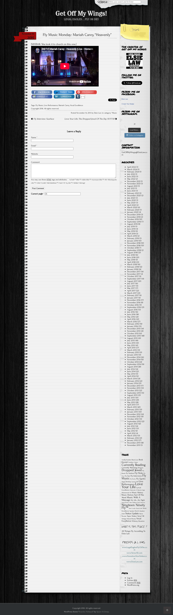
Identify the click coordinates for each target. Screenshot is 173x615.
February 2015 (133, 352)
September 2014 (134, 364)
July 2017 (131, 283)
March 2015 (132, 350)
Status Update (132, 513)
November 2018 (133, 245)
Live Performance (51, 105)
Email (34, 145)
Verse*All (140, 516)
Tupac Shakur (132, 516)
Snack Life (139, 508)
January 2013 (132, 412)
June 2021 (131, 191)
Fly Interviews (136, 476)
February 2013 (133, 409)
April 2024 (131, 167)
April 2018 (131, 262)
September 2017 (134, 279)
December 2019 (133, 214)
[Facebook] (42, 92)
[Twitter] (64, 92)
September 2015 (134, 336)
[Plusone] (42, 96)
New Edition (133, 502)
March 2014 (132, 378)
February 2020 (133, 210)
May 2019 (131, 231)
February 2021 (133, 193)
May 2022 (131, 179)
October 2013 (133, 390)
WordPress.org (133, 585)
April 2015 (131, 347)
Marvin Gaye (141, 490)
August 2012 (132, 423)
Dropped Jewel (132, 470)
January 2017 (132, 298)
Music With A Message (131, 498)
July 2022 (131, 174)
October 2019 (133, 219)
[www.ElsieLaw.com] (134, 61)
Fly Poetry (133, 479)
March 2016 (132, 321)
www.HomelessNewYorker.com (134, 557)
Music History (137, 492)
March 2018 (132, 264)
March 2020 (132, 207)
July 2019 (131, 226)
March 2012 (132, 435)
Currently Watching (129, 468)
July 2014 (131, 369)
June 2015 (131, 343)
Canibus (130, 462)
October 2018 (133, 248)
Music (114, 113)
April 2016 (131, 319)
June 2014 (131, 371)
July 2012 (131, 426)
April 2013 (131, 404)
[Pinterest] (86, 92)
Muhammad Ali (126, 493)
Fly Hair (127, 476)
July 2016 (131, 312)
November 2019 (133, 217)
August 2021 (132, 186)
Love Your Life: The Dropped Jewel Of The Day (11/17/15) (89, 119)
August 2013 (132, 395)
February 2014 (133, 381)
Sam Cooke (132, 508)
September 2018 (134, 250)
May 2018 (131, 259)
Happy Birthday (126, 482)
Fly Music (39, 105)
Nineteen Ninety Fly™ (133, 506)
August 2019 (132, 224)
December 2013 (133, 386)
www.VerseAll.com (134, 553)
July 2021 (131, 188)
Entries (132, 580)
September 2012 (134, 421)
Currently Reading (134, 465)
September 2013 (134, 393)
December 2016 (133, 300)
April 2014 (131, 376)
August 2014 (132, 366)
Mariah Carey (64, 105)
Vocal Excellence (76, 105)
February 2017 (133, 295)
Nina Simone (141, 502)
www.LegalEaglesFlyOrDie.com (134, 548)
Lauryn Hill (135, 482)
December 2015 (133, 328)
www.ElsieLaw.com (134, 561)
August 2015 (132, 338)
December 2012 (133, 414)
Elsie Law (125, 99)
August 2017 (132, 281)
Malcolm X (133, 490)
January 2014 (132, 383)
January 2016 (132, 326)
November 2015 (133, 331)
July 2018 (131, 255)
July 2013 (131, 397)
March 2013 (132, 407)
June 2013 (131, 400)
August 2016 (132, 309)
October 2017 (133, 276)
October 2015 (133, 333)
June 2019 (131, 229)
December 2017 (133, 271)
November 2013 (133, 388)
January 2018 (132, 269)
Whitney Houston (138, 521)
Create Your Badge (128, 104)
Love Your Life (132, 485)
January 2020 (132, 212)
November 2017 (133, 274)
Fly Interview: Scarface (43, 119)
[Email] (83, 96)
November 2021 (133, 183)
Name (34, 137)
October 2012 (133, 419)
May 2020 (131, 202)
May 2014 (131, 374)
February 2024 (133, 172)
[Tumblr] (78, 96)
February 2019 (133, 238)
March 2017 (132, 293)
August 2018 (132, 252)
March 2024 (132, 169)
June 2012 (131, 428)
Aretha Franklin (126, 460)
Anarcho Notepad (86, 612)
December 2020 (134, 195)
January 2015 (132, 355)
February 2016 (133, 324)
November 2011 (133, 445)
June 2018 (131, 257)
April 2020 (131, 205)
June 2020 (131, 200)
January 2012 (132, 440)
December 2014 (133, 357)
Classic (136, 462)
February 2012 (133, 438)
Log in (129, 578)
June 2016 (131, 314)
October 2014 (133, 362)
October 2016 (133, 305)
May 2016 (131, 317)
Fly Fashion (130, 473)
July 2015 (131, 340)
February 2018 (133, 267)
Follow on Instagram (136, 135)
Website (34, 154)
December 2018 (133, 243)
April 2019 (131, 233)
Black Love (135, 460)
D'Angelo (140, 468)
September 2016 (134, 307)
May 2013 (131, 402)
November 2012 (133, 416)
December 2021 (133, 181)
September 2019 (134, 221)
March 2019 (132, 236)
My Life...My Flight (138, 500)
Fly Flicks (139, 473)
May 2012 (131, 431)
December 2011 (133, 443)
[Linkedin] (64, 96)
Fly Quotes (140, 479)
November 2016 (133, 302)
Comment (35, 162)
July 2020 (131, 198)
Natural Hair (125, 502)
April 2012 (131, 433)
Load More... (134, 130)
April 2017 (131, 290)
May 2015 (131, 345)
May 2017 (131, 288)
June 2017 (131, 286)
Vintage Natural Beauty (129, 519)
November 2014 (133, 359)
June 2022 (131, 176)
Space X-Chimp (103, 612)
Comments (133, 582)
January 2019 (132, 241)
